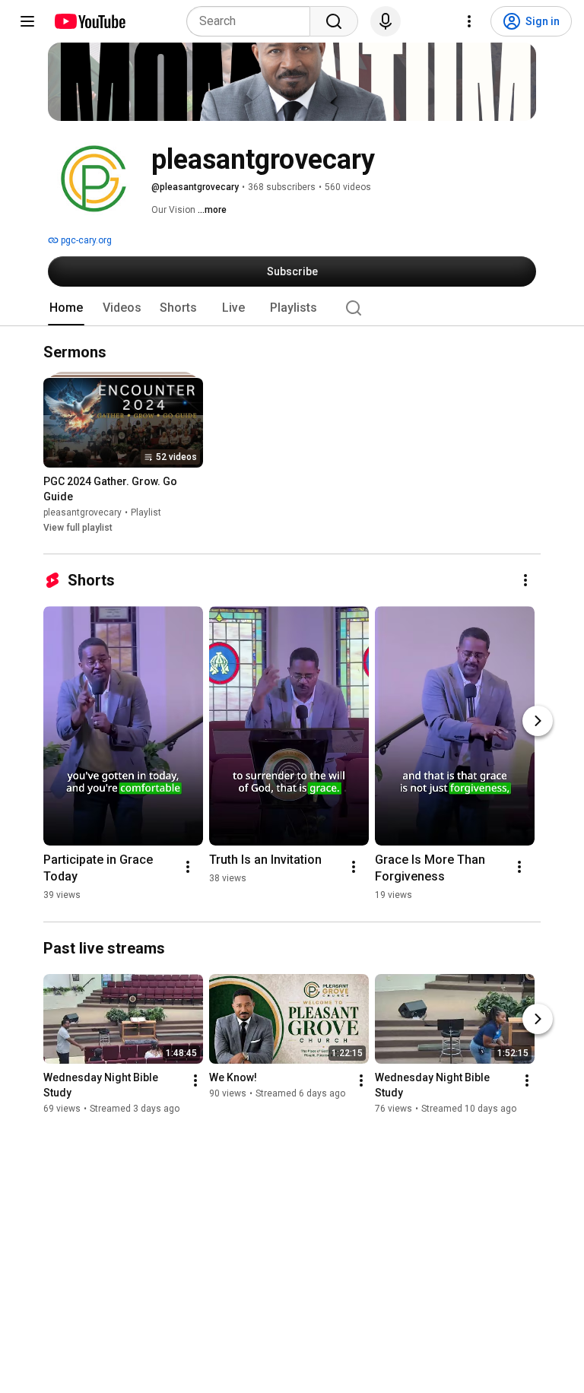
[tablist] (292, 308)
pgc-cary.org (85, 240)
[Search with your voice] (385, 21)
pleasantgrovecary (82, 513)
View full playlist (78, 528)
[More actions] (525, 580)
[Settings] (469, 21)
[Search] (333, 21)
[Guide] (27, 21)
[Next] (537, 721)
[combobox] (252, 21)
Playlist (146, 513)
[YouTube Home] (89, 21)
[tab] (66, 308)
